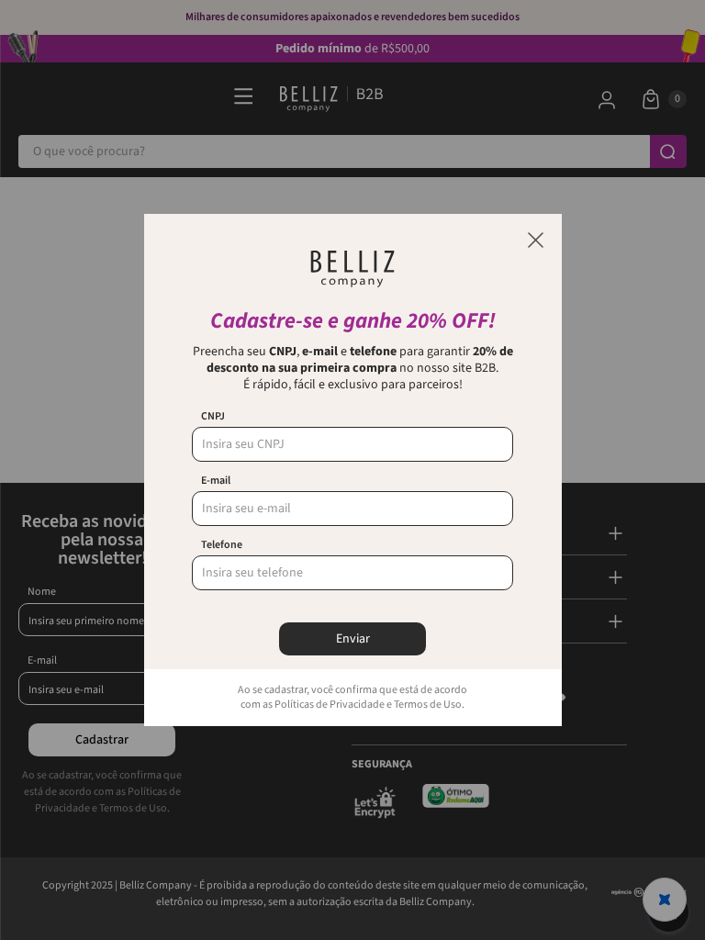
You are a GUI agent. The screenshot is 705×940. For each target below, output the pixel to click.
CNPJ (213, 416)
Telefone (221, 545)
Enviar (353, 639)
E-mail (215, 481)
